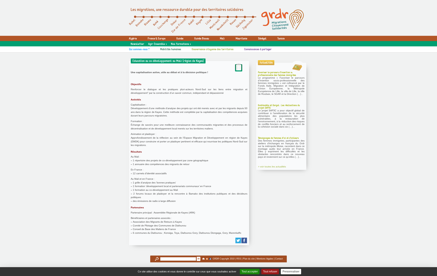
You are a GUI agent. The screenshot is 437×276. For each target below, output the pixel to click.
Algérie (133, 38)
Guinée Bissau (201, 38)
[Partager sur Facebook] (244, 240)
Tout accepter (250, 271)
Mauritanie (241, 38)
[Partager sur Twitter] (238, 240)
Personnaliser (291, 271)
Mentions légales (265, 258)
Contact (279, 258)
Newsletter (137, 44)
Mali (222, 38)
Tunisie (281, 38)
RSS (238, 258)
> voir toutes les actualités (272, 166)
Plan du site (249, 258)
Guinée (179, 38)
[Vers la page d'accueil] (282, 19)
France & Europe (156, 38)
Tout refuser (270, 271)
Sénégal (262, 38)
